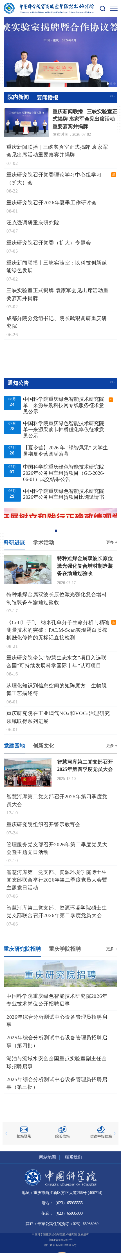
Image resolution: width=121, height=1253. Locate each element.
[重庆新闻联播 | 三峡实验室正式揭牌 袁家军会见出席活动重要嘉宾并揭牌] (60, 52)
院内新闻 (18, 97)
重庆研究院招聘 (22, 949)
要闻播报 (47, 97)
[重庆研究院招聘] (60, 973)
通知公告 (18, 383)
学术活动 (43, 542)
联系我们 (73, 1157)
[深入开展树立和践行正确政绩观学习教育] (60, 520)
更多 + (112, 96)
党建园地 (14, 746)
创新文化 (43, 746)
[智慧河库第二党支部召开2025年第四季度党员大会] (27, 772)
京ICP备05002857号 (60, 1239)
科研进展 (14, 542)
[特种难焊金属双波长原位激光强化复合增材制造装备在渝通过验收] (27, 569)
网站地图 (47, 1157)
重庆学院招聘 (65, 949)
